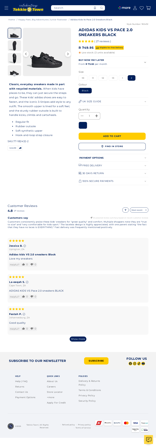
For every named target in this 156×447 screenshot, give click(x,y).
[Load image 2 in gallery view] (14, 45)
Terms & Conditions (90, 390)
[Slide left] (26, 54)
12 (104, 78)
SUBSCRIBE (96, 360)
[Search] (101, 8)
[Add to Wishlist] (83, 125)
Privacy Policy (87, 395)
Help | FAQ (21, 381)
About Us (52, 381)
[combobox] (78, 8)
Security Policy (87, 400)
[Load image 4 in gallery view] (14, 70)
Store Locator (55, 392)
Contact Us (21, 392)
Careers (51, 386)
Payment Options (25, 397)
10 (84, 78)
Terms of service (83, 428)
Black (85, 90)
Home (11, 19)
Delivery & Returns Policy (89, 383)
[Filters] (125, 210)
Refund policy (68, 425)
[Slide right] (68, 54)
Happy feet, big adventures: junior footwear (42, 19)
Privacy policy (84, 425)
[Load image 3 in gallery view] (14, 58)
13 (114, 78)
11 (94, 78)
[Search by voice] (95, 8)
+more (50, 397)
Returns (19, 386)
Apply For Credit (56, 402)
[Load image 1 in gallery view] (14, 33)
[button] (6, 8)
